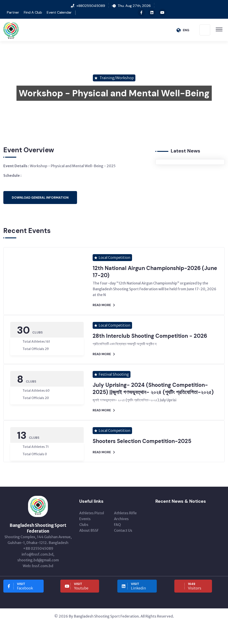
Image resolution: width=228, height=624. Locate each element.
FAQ (117, 524)
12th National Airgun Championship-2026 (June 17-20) (155, 272)
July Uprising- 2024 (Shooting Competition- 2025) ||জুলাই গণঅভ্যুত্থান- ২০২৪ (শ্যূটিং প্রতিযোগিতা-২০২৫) (153, 388)
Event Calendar (59, 12)
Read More (102, 305)
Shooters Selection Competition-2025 (142, 441)
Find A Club (33, 12)
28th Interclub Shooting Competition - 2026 (150, 335)
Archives (121, 519)
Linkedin (138, 586)
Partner (12, 12)
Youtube (81, 586)
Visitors (194, 586)
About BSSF (89, 530)
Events (85, 519)
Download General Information (40, 198)
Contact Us (123, 530)
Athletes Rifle (125, 513)
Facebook (25, 586)
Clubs (83, 524)
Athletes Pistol (91, 513)
